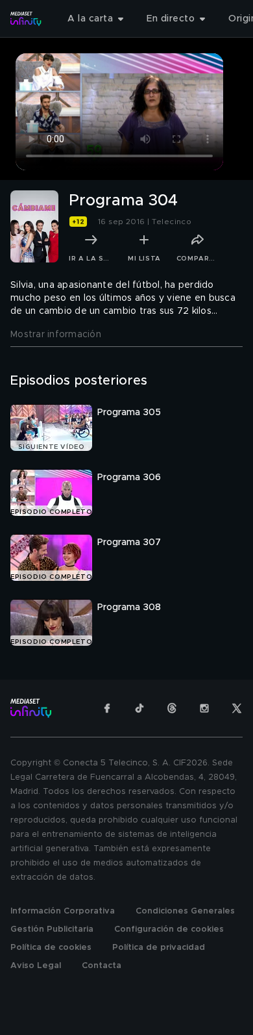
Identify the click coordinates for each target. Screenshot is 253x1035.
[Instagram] (204, 708)
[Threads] (172, 708)
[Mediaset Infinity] (26, 19)
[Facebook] (107, 708)
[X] (237, 708)
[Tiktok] (139, 708)
